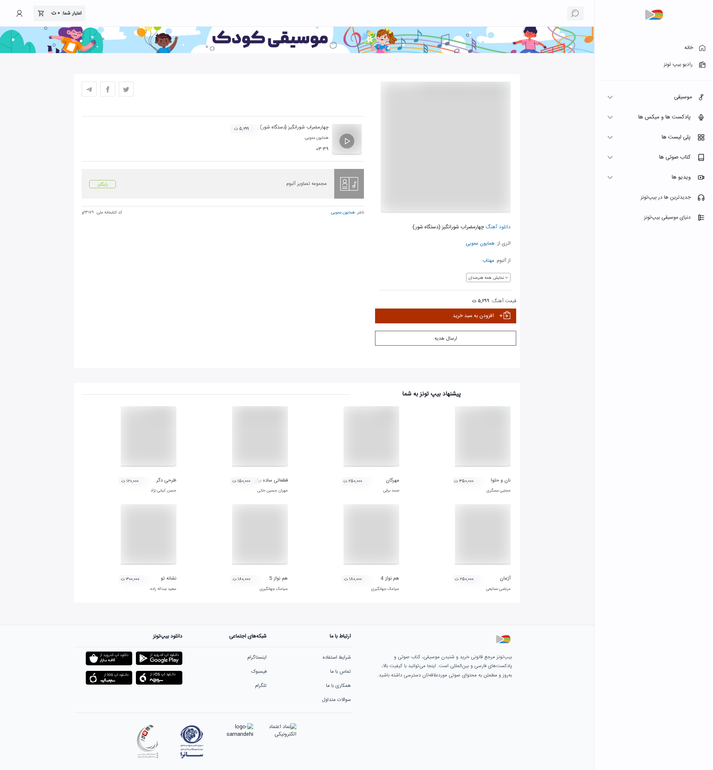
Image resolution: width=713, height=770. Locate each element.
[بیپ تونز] (654, 15)
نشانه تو (168, 578)
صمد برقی (391, 490)
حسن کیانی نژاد (163, 490)
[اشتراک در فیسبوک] (107, 89)
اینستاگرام (257, 657)
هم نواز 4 (390, 578)
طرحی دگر (166, 480)
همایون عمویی (480, 243)
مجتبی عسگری (498, 490)
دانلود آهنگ (497, 227)
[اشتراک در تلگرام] (89, 89)
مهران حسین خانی (272, 490)
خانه (688, 48)
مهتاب (488, 261)
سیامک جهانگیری (385, 589)
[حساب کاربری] (19, 13)
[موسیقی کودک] (297, 52)
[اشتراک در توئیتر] (126, 89)
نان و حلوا (501, 480)
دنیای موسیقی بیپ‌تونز (667, 217)
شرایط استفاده (337, 657)
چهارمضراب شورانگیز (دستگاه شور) (294, 127)
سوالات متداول (336, 700)
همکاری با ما (338, 686)
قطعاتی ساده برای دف (266, 480)
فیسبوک (259, 672)
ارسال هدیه (445, 339)
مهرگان (392, 480)
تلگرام (261, 686)
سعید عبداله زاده (163, 589)
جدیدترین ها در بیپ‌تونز (666, 197)
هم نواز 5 (278, 578)
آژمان (505, 578)
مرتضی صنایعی (498, 589)
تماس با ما (340, 672)
